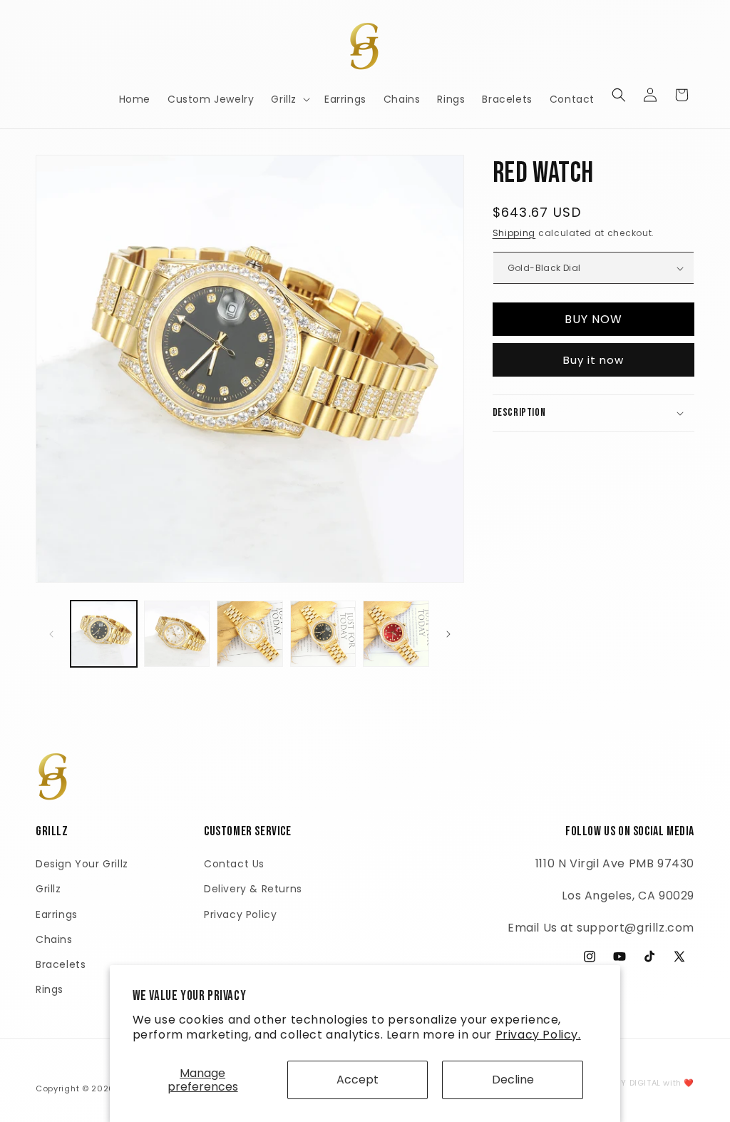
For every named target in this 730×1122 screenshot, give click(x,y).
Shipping (514, 233)
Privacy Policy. (538, 1034)
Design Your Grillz (82, 864)
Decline (513, 1079)
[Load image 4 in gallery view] (323, 634)
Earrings (57, 914)
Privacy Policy (240, 914)
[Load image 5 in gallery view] (396, 634)
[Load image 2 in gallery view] (177, 634)
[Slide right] (448, 634)
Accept (357, 1079)
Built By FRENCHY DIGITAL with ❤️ (624, 1082)
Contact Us (234, 864)
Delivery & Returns (253, 889)
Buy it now (593, 359)
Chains (54, 939)
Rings (49, 989)
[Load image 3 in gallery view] (250, 634)
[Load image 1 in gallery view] (104, 634)
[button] (289, 99)
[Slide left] (51, 634)
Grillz (48, 889)
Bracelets (61, 964)
